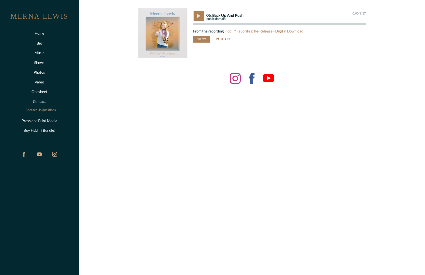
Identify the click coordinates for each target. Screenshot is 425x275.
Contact (39, 101)
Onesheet (39, 91)
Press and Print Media (39, 120)
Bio (39, 43)
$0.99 (201, 39)
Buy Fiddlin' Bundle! (39, 130)
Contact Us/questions (41, 110)
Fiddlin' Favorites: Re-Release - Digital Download (264, 31)
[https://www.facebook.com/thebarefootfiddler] (252, 79)
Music (39, 52)
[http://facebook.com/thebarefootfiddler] (24, 154)
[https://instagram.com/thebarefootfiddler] (54, 154)
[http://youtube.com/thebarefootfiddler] (39, 154)
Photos (39, 72)
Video (39, 82)
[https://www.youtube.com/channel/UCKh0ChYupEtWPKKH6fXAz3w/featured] (268, 79)
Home (39, 33)
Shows (39, 62)
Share (225, 39)
